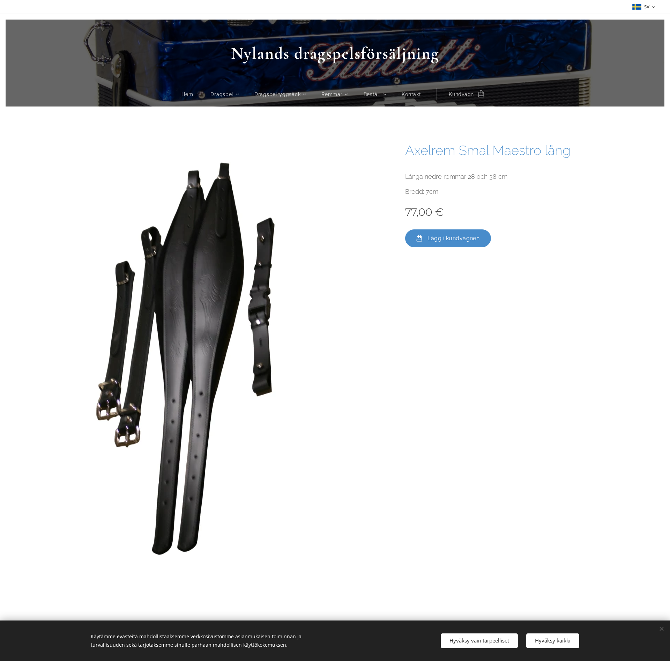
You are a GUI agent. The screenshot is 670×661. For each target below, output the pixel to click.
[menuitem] (191, 94)
